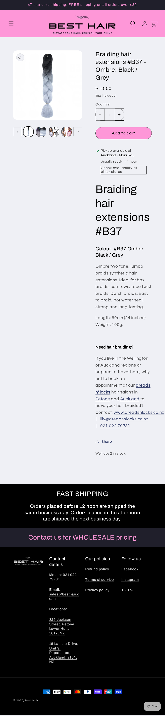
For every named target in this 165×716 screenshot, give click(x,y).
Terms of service (99, 580)
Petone (102, 399)
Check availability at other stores (119, 170)
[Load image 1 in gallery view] (28, 132)
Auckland (129, 399)
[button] (11, 23)
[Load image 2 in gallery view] (41, 132)
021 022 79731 (115, 426)
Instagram (130, 580)
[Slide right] (78, 131)
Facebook (129, 569)
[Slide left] (17, 131)
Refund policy (97, 569)
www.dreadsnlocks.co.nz (139, 412)
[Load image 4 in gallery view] (66, 132)
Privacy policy (97, 590)
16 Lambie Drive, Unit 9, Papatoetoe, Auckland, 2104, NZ (63, 653)
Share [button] (106, 442)
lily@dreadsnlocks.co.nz (124, 419)
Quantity (102, 104)
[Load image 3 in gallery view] (54, 132)
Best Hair (31, 700)
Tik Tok (127, 590)
